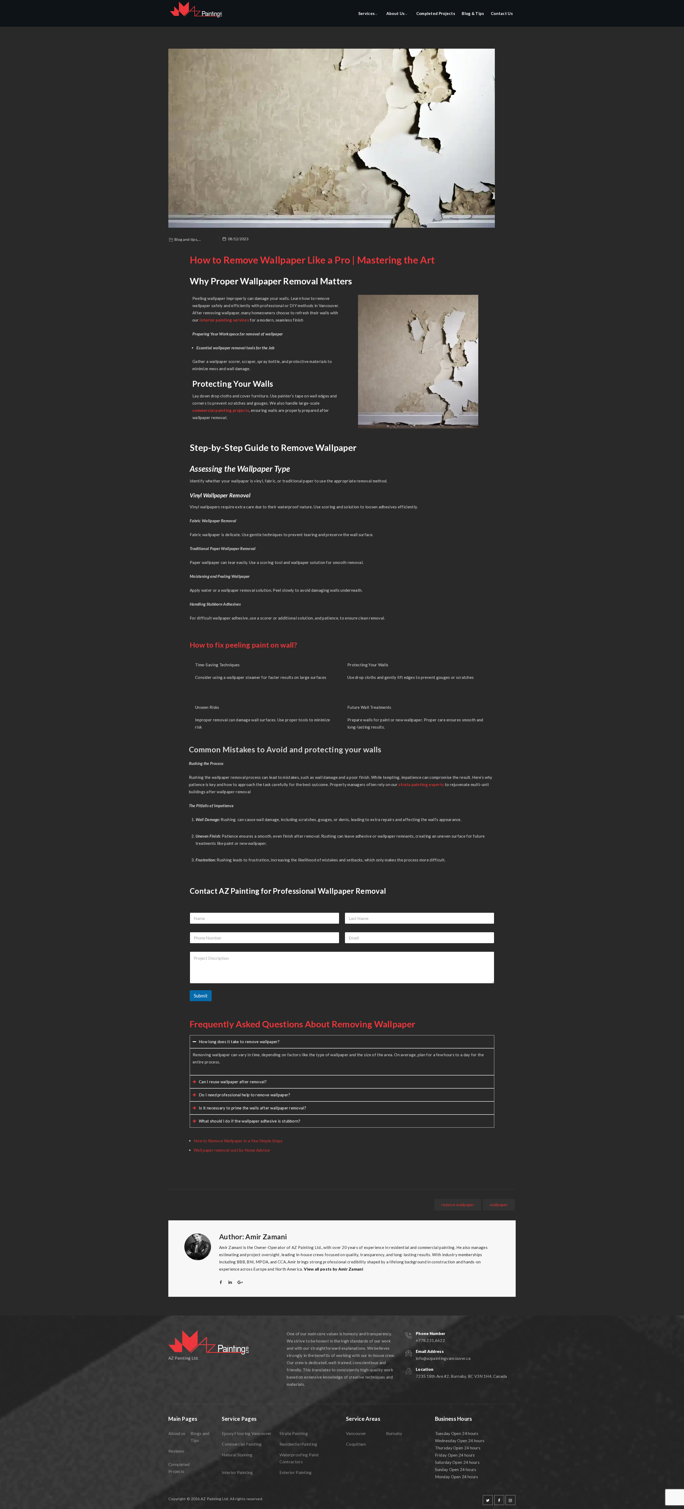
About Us (395, 13)
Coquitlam (356, 1443)
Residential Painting (298, 1443)
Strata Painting (293, 1433)
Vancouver (356, 1433)
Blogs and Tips (200, 1437)
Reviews (176, 1450)
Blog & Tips (473, 13)
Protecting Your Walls (367, 664)
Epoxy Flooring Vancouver (247, 1433)
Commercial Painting (242, 1443)
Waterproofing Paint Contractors (299, 1458)
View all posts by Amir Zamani (333, 1269)
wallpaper (499, 1204)
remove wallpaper (457, 1204)
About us (176, 1433)
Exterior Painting (295, 1472)
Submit (201, 996)
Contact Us (502, 13)
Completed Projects (435, 13)
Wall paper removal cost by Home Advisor (232, 1150)
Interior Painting (237, 1472)
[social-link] (488, 1500)
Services (366, 13)
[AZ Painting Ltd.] (196, 13)
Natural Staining (237, 1454)
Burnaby (394, 1433)
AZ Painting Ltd (214, 1498)
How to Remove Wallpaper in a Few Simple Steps (238, 1140)
